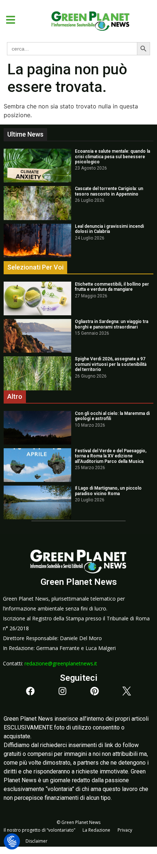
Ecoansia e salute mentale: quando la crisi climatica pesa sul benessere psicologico (112, 156)
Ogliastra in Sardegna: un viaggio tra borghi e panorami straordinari (111, 324)
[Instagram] (62, 691)
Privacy (125, 830)
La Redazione (96, 830)
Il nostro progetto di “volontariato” (39, 830)
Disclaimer (36, 841)
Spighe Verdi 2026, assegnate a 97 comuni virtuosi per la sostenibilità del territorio (110, 364)
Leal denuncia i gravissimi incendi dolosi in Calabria (109, 229)
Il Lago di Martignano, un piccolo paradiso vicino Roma (108, 491)
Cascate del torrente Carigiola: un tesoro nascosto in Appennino (109, 191)
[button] (8, 20)
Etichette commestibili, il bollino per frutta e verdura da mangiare (112, 287)
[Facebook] (30, 691)
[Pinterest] (94, 691)
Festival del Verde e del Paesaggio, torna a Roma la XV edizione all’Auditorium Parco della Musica (110, 456)
